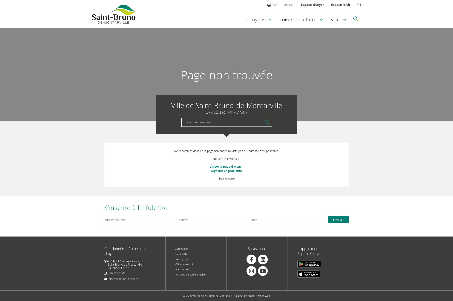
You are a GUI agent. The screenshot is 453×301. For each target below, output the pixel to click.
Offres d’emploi (184, 264)
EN (359, 4)
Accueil (289, 4)
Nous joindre (182, 259)
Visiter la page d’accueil (226, 166)
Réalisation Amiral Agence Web (252, 295)
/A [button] (275, 5)
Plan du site (182, 269)
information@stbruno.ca (123, 279)
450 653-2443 (116, 273)
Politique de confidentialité (190, 274)
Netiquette (181, 254)
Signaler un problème (226, 171)
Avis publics (181, 249)
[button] (256, 18)
